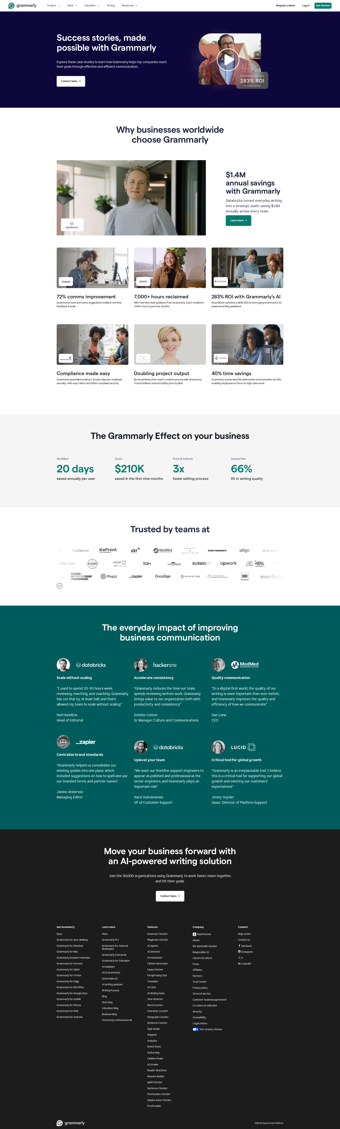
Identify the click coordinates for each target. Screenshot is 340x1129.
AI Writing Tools (156, 993)
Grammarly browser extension (73, 957)
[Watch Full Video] (228, 60)
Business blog (109, 1014)
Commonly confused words (117, 1020)
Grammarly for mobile (69, 999)
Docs (59, 934)
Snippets (152, 1034)
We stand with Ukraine (205, 946)
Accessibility (199, 1017)
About (196, 940)
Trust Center (200, 981)
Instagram (247, 951)
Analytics (152, 1040)
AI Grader (152, 1064)
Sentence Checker (157, 1088)
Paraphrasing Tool (157, 975)
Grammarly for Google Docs (72, 993)
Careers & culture (202, 958)
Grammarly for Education (116, 960)
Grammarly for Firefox (69, 975)
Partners (197, 976)
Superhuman (204, 934)
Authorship (153, 1052)
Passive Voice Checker (159, 1100)
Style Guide (153, 1028)
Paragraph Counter (158, 1017)
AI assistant (108, 966)
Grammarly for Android (69, 1017)
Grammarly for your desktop (72, 939)
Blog (104, 996)
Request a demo (285, 5)
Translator (152, 981)
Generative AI (110, 978)
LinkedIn (246, 963)
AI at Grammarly (111, 972)
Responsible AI (201, 952)
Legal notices (200, 1023)
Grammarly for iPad (67, 1011)
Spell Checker (154, 1082)
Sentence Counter (157, 1022)
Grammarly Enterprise (114, 954)
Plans (105, 934)
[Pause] (59, 586)
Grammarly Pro (110, 939)
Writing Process (110, 990)
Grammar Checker (157, 934)
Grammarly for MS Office (70, 987)
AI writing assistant (112, 984)
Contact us (244, 939)
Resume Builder (156, 1076)
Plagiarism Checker (157, 939)
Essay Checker (155, 969)
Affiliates (197, 969)
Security (197, 1011)
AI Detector (153, 951)
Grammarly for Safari (68, 969)
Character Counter (157, 1011)
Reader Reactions (156, 1070)
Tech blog (107, 1002)
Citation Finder (155, 1058)
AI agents (152, 945)
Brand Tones (154, 1046)
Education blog (110, 1008)
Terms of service (202, 993)
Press (196, 964)
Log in (305, 5)
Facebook (246, 946)
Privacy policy (200, 987)
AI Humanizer (155, 957)
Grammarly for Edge (68, 981)
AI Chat (151, 987)
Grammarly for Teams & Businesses (115, 947)
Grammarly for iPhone (69, 1005)
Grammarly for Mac (67, 951)
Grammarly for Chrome (70, 963)
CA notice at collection (205, 1005)
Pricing (111, 5)
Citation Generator (157, 963)
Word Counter (155, 1005)
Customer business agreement (209, 999)
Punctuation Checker (159, 1094)
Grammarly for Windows (70, 945)
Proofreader (154, 1106)
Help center (244, 934)
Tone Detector (155, 999)
